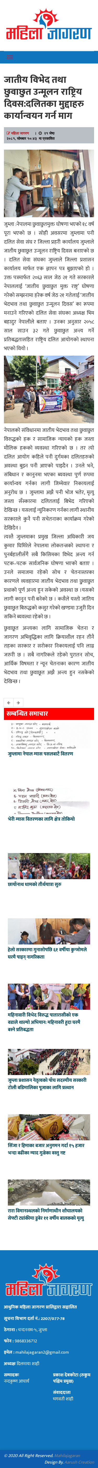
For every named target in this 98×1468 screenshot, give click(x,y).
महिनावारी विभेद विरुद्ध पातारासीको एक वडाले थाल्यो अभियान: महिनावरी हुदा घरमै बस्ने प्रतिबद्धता (44, 1022)
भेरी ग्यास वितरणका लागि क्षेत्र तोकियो (41, 819)
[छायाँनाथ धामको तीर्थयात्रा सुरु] (49, 865)
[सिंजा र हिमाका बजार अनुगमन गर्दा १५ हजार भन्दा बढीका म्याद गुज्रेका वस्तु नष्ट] (49, 1126)
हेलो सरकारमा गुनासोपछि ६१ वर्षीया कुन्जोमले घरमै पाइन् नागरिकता (47, 953)
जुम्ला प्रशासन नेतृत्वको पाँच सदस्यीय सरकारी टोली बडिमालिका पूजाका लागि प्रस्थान (47, 1084)
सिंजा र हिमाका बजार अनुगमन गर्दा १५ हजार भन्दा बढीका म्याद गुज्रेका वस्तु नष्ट (46, 1149)
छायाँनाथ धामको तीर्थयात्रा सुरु (35, 885)
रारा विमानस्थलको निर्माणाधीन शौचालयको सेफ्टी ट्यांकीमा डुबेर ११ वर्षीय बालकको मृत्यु (46, 1214)
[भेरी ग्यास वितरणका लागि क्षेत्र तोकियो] (49, 800)
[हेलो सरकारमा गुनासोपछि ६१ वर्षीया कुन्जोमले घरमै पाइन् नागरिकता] (49, 930)
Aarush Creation (79, 1462)
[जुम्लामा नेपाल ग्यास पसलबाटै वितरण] (49, 735)
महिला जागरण (20, 133)
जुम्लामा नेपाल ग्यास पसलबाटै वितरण (40, 754)
